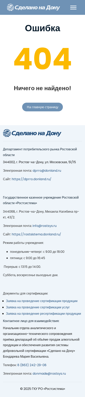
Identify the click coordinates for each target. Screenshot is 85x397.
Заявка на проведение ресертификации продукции (43, 313)
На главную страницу (42, 107)
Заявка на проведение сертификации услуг (38, 307)
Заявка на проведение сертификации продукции (41, 301)
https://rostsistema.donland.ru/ (36, 234)
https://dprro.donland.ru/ (31, 179)
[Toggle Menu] (73, 7)
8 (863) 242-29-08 (31, 365)
